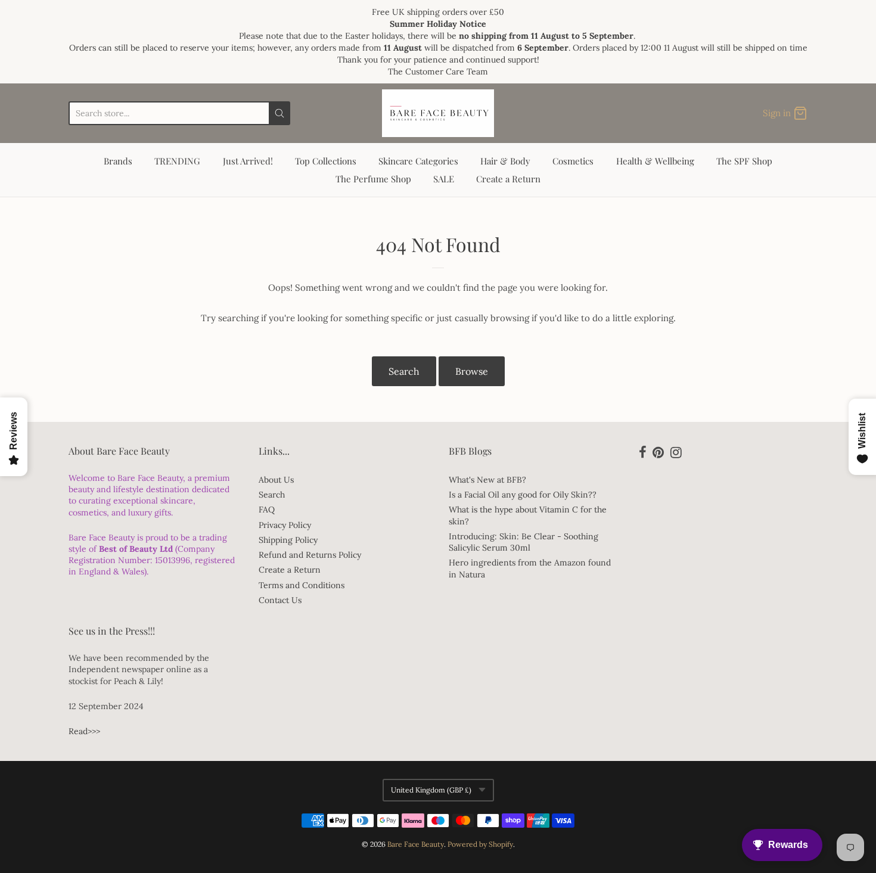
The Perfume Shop (373, 179)
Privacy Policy (285, 525)
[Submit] (279, 113)
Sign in (777, 113)
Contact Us (280, 600)
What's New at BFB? (487, 479)
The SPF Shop (744, 161)
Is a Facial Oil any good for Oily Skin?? (523, 494)
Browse (471, 371)
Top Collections (325, 161)
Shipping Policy (288, 540)
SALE (443, 179)
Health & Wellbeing (655, 161)
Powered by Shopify (480, 844)
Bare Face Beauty (415, 844)
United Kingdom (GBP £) (431, 789)
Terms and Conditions (301, 585)
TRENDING (177, 161)
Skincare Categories (418, 161)
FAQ (267, 509)
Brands (118, 161)
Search (404, 371)
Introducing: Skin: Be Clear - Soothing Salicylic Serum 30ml (523, 542)
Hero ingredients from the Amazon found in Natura (530, 568)
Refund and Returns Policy (310, 554)
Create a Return (508, 179)
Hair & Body (505, 161)
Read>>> (84, 731)
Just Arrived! (248, 161)
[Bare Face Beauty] (438, 113)
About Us (276, 479)
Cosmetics (573, 161)
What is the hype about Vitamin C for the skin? (528, 515)
